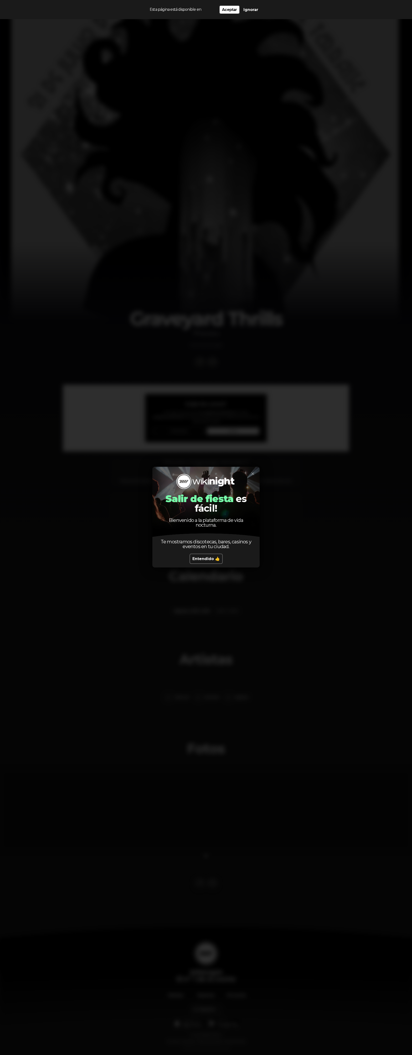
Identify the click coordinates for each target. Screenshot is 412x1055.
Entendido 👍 (206, 558)
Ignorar (250, 9)
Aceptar (229, 9)
